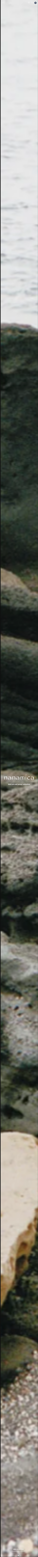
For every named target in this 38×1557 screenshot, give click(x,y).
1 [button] (18, 1555)
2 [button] (20, 1555)
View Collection (18, 1549)
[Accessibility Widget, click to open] (35, 3)
